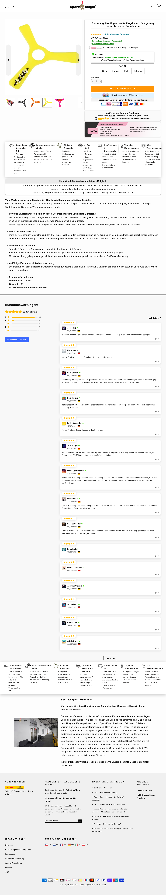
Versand (8, 868)
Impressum (10, 854)
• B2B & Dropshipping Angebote (146, 796)
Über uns (9, 845)
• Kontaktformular (144, 790)
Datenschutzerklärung (14, 858)
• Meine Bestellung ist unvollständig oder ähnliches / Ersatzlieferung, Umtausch (110, 810)
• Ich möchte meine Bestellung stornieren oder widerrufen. (112, 829)
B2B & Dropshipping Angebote (18, 850)
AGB (7, 872)
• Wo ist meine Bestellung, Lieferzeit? (108, 804)
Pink (126, 71)
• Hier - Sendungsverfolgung (104, 792)
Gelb (104, 71)
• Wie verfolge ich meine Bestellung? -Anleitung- (109, 798)
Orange (115, 71)
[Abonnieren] (80, 820)
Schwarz (138, 71)
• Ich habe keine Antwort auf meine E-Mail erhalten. (110, 817)
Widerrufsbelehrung (13, 863)
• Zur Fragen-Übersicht (102, 788)
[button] (110, 35)
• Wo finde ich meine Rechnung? (106, 824)
